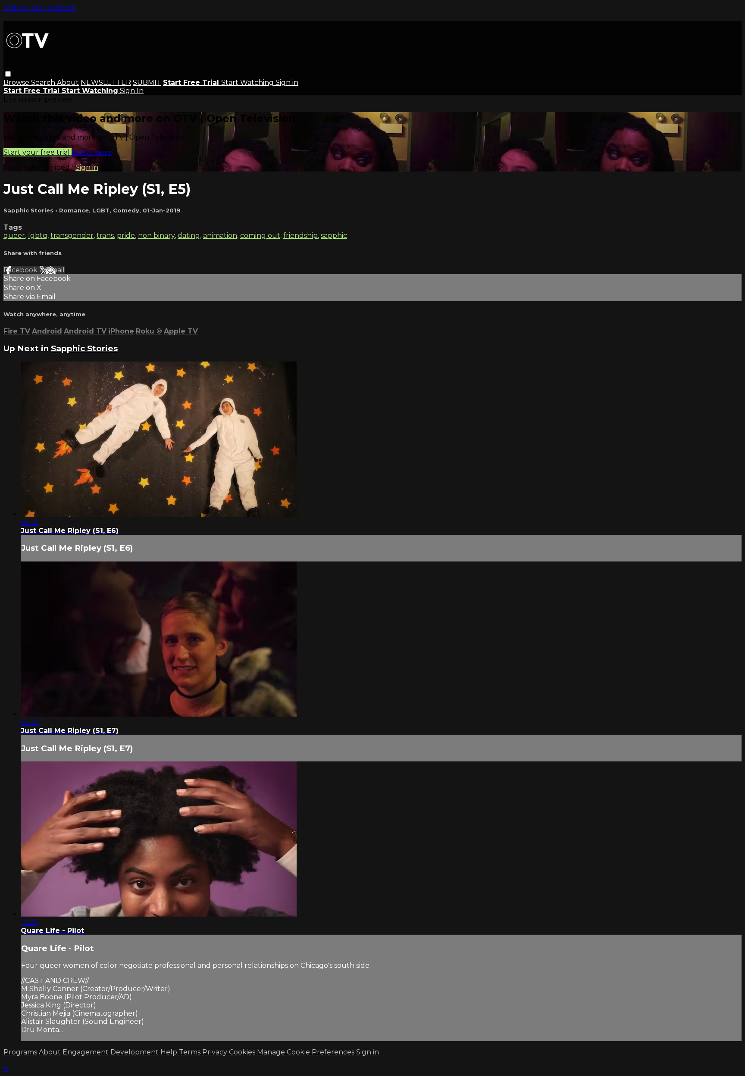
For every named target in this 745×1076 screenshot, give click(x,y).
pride (126, 235)
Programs (20, 1052)
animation (220, 235)
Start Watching (248, 82)
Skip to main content (39, 7)
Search (44, 82)
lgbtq (37, 235)
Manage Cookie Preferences (306, 1052)
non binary (156, 235)
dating (189, 235)
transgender (72, 235)
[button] (8, 74)
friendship (300, 235)
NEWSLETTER (106, 82)
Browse (17, 82)
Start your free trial (37, 152)
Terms (190, 1052)
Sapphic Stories (29, 210)
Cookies (243, 1052)
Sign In (132, 91)
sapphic (334, 235)
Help (169, 1052)
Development (134, 1052)
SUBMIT (147, 82)
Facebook (21, 270)
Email (55, 270)
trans (105, 235)
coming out (260, 235)
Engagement (86, 1052)
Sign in (286, 82)
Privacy (215, 1052)
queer (14, 235)
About (68, 82)
